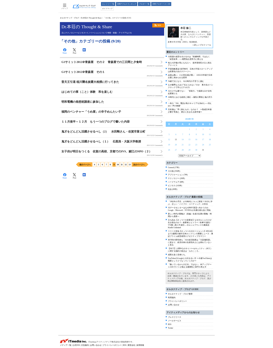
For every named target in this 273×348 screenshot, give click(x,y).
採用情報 (140, 345)
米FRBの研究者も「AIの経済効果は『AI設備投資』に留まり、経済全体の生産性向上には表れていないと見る (190, 242)
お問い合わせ (173, 305)
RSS (159, 25)
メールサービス (174, 321)
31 (203, 150)
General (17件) (173, 167)
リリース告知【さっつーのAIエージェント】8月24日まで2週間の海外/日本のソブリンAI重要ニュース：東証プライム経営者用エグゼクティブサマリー (190, 233)
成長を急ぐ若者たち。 (177, 255)
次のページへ (139, 165)
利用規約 (172, 297)
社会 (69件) (172, 189)
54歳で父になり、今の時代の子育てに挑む (186, 81)
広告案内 (85, 345)
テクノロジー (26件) (176, 178)
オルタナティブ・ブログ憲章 (180, 294)
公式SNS (76, 345)
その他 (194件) (174, 171)
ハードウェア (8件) (176, 182)
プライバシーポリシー (177, 301)
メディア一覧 (65, 345)
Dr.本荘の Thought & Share (91, 18)
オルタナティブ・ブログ (69, 18)
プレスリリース (174, 317)
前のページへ (85, 165)
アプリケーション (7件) (178, 175)
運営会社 (131, 345)
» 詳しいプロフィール (202, 45)
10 (118, 165)
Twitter (170, 328)
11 (122, 165)
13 (130, 165)
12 (126, 165)
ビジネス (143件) (175, 185)
